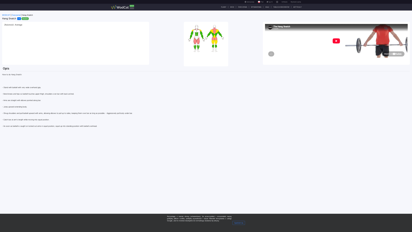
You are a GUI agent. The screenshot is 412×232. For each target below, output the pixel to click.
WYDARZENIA (256, 7)
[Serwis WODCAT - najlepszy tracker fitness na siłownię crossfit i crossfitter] (123, 7)
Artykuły (297, 7)
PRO (132, 8)
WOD (232, 7)
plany (223, 7)
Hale (267, 7)
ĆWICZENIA (242, 7)
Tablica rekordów (281, 7)
